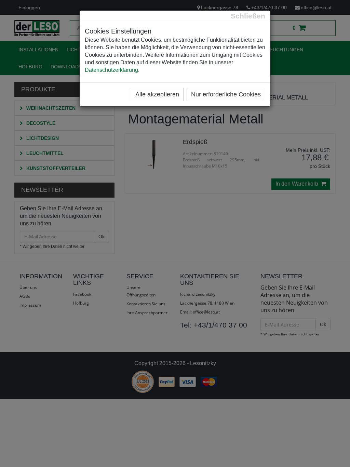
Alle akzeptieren (157, 94)
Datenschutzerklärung (111, 70)
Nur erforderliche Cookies (226, 94)
